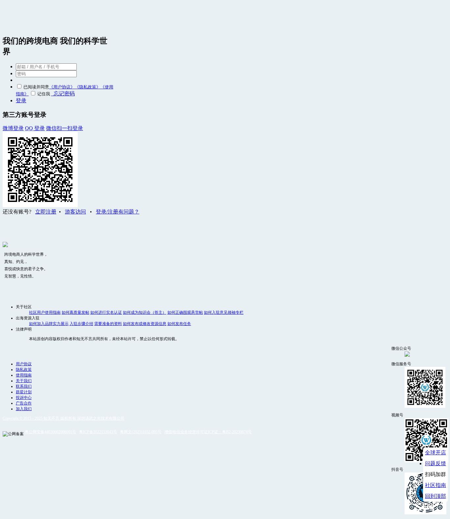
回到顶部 (435, 496)
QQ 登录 (35, 128)
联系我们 (24, 386)
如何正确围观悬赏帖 (185, 312)
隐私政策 (24, 369)
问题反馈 (435, 463)
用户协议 (24, 364)
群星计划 (24, 392)
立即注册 (45, 211)
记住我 (43, 93)
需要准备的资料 (108, 323)
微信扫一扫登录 (64, 128)
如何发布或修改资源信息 (144, 323)
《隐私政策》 (87, 86)
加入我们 (24, 408)
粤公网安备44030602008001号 (50, 432)
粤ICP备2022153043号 (98, 432)
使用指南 (24, 375)
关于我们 (24, 380)
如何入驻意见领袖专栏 (223, 312)
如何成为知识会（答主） (144, 312)
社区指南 (435, 485)
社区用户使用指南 (45, 312)
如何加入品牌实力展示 (49, 323)
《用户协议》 (62, 86)
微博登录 (13, 128)
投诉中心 (24, 397)
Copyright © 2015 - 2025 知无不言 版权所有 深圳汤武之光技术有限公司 (64, 418)
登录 (21, 100)
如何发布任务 (179, 323)
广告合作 (24, 403)
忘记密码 (63, 93)
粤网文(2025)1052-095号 (140, 432)
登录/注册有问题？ (117, 211)
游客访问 (75, 211)
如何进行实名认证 (106, 312)
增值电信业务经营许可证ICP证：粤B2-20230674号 (208, 432)
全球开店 (435, 452)
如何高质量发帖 (75, 312)
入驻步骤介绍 (81, 323)
